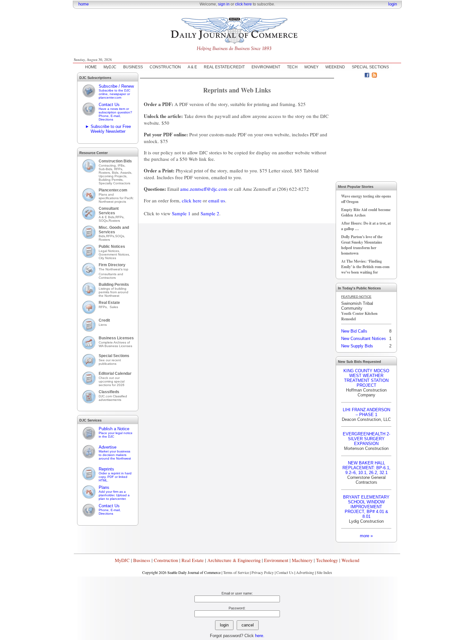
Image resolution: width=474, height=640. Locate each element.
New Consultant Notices (363, 338)
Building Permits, (111, 179)
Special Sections (114, 356)
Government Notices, (115, 254)
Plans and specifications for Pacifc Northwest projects (116, 198)
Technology (327, 560)
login (392, 4)
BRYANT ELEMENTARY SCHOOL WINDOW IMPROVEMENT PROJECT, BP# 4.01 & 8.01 (366, 507)
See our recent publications (110, 361)
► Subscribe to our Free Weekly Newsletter (108, 129)
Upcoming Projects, (113, 176)
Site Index (324, 572)
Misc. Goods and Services (114, 229)
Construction (166, 560)
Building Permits (114, 284)
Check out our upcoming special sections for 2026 (111, 381)
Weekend (350, 560)
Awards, (126, 172)
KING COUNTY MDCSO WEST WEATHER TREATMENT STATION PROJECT (366, 378)
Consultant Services (109, 210)
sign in (224, 4)
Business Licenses (116, 338)
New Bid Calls (354, 331)
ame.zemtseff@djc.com (203, 189)
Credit (104, 320)
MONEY (311, 67)
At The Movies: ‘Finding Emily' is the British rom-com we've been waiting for (365, 266)
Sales (114, 307)
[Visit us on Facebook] (367, 76)
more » (366, 535)
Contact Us (115, 111)
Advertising (305, 572)
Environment (276, 560)
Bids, (116, 172)
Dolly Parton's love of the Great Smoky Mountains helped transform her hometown (361, 245)
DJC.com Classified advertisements (113, 398)
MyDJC (110, 67)
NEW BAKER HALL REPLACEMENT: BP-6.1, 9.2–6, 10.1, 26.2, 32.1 (366, 468)
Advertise (115, 452)
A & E (192, 67)
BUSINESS (133, 67)
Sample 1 (181, 213)
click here (243, 4)
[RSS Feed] (374, 76)
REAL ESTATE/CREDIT (224, 67)
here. (259, 635)
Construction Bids (115, 161)
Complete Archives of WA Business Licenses (115, 344)
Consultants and (111, 274)
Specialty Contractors (115, 183)
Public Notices (112, 246)
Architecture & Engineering (234, 560)
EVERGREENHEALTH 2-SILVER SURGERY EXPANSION (366, 439)
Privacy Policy (263, 572)
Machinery (302, 560)
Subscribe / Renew (116, 91)
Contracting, (108, 165)
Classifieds (109, 392)
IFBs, (122, 165)
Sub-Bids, (106, 169)
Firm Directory (112, 265)
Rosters (114, 220)
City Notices (107, 258)
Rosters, (105, 172)
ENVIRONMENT (266, 67)
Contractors (107, 277)
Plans (114, 492)
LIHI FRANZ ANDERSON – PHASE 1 (366, 412)
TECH (292, 67)
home (83, 4)
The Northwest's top (113, 269)
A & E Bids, (107, 217)
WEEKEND (335, 67)
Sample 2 (210, 213)
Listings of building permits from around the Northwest (113, 292)
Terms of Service (236, 572)
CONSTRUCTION (165, 67)
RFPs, (119, 169)
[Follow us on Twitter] (359, 76)
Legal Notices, (110, 251)
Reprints (115, 474)
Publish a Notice (116, 432)
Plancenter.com (113, 190)
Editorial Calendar (115, 373)
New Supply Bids (357, 346)
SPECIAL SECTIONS (370, 67)
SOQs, (104, 220)
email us (216, 200)
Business (141, 560)
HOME (91, 67)
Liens (103, 324)
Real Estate (109, 302)
